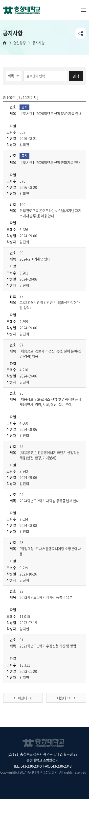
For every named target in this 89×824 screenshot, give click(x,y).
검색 (76, 75)
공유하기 (80, 33)
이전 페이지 (25, 697)
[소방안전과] (23, 10)
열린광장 (19, 42)
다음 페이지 (64, 697)
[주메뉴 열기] (83, 10)
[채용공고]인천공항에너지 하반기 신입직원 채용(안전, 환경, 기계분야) (49, 455)
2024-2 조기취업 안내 (35, 258)
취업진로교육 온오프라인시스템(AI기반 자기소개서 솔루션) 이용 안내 (50, 213)
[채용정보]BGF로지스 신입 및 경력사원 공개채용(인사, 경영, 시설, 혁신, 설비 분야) (50, 402)
